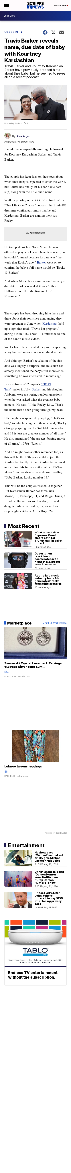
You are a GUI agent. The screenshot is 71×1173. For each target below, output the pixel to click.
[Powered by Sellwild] (61, 833)
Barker (41, 262)
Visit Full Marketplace (55, 623)
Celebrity (13, 32)
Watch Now (60, 6)
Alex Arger (23, 136)
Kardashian (49, 323)
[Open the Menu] (6, 5)
